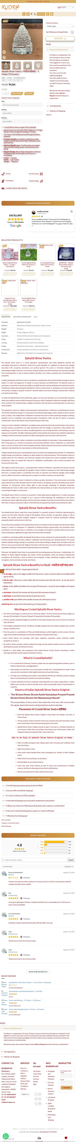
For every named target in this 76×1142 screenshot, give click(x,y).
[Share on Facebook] (7, 80)
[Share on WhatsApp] (3, 80)
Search (71, 860)
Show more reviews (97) (38, 972)
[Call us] (36, 1103)
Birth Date (4, 109)
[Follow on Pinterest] (40, 1103)
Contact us (24, 1071)
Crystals (9, 77)
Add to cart (16, 93)
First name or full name (66, 1071)
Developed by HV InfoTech (48, 1132)
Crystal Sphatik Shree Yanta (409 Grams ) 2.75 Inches (29, 300)
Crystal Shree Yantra (19, 77)
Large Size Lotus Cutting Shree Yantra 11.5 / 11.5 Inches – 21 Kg (10, 301)
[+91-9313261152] (35, 14)
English (63, 7)
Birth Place (4, 117)
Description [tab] (5, 317)
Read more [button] (35, 229)
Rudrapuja (8, 826)
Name (2, 101)
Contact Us (24, 1129)
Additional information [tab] (22, 317)
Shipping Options (53, 1129)
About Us (16, 1129)
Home (3, 77)
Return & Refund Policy (37, 1129)
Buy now (29, 93)
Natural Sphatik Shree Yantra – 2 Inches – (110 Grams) (10, 264)
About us (23, 1068)
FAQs (61, 1129)
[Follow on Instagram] (39, 1094)
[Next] (39, 39)
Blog (34, 1084)
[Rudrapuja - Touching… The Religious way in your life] (11, 7)
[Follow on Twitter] (36, 1099)
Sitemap (23, 1089)
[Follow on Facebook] (36, 1094)
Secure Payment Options (51, 1091)
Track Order (37, 1074)
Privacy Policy (25, 1081)
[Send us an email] (40, 1099)
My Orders (37, 1071)
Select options (10, 274)
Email (62, 1079)
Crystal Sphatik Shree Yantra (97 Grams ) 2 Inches (29, 264)
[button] (24, 14)
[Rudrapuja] (31, 14)
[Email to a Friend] (14, 80)
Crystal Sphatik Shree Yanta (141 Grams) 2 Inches (47, 264)
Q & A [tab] (35, 317)
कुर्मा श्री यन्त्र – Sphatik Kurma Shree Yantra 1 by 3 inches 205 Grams (66, 265)
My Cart (36, 1076)
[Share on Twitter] (10, 80)
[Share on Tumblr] (21, 80)
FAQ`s (22, 1073)
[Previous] (5, 39)
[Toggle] (48, 49)
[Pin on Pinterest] (18, 80)
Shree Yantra (54, 609)
